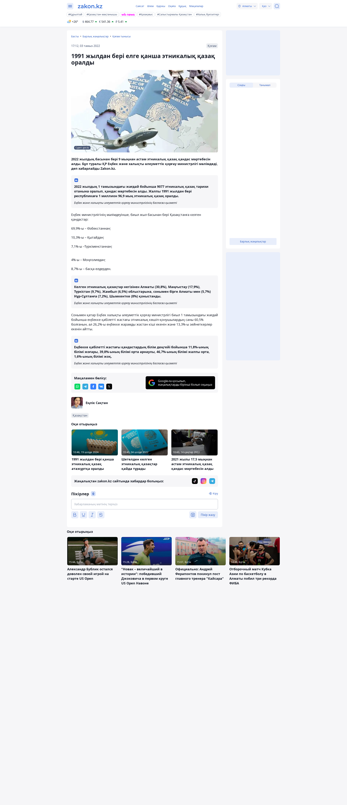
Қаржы (161, 6)
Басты (75, 36)
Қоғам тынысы (121, 36)
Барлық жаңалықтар (96, 36)
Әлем (150, 6)
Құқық (182, 6)
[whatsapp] (77, 386)
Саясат (140, 6)
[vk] (101, 386)
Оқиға (172, 6)
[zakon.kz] (90, 6)
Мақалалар (196, 6)
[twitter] (109, 386)
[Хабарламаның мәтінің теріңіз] (144, 504)
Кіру (215, 493)
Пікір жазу (208, 515)
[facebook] (93, 386)
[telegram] (85, 386)
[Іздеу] (277, 6)
